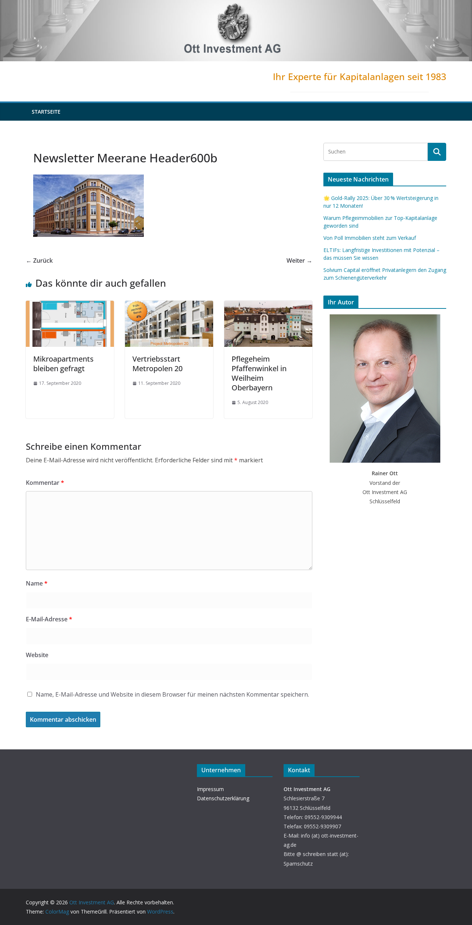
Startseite (46, 111)
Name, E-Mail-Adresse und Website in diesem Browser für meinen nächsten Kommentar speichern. (172, 694)
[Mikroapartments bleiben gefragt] (70, 306)
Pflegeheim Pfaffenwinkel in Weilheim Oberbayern (259, 373)
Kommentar (45, 483)
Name (37, 583)
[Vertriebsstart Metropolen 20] (169, 306)
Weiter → (299, 260)
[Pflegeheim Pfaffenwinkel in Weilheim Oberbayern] (268, 306)
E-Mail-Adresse (49, 619)
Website (37, 655)
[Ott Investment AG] (236, 5)
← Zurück (39, 260)
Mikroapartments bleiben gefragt (63, 363)
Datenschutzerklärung (223, 798)
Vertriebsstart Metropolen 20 (157, 363)
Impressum (210, 789)
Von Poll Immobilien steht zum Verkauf (369, 237)
